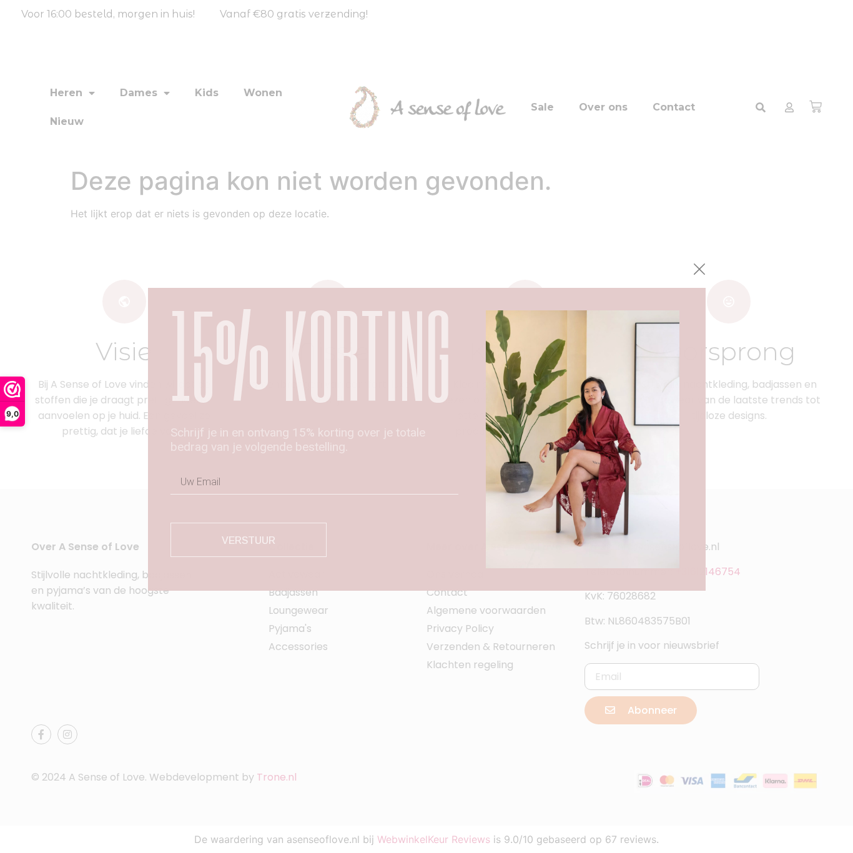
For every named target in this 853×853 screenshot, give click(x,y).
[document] (426, 426)
